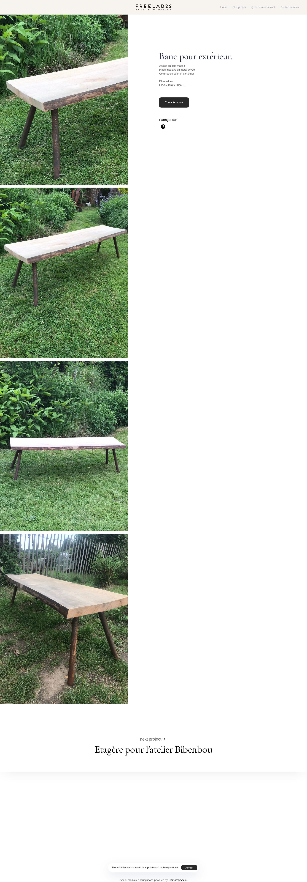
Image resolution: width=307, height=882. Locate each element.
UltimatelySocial (177, 879)
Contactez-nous (290, 7)
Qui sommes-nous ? (263, 7)
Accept (189, 867)
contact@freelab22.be (68, 853)
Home (223, 7)
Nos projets (239, 7)
